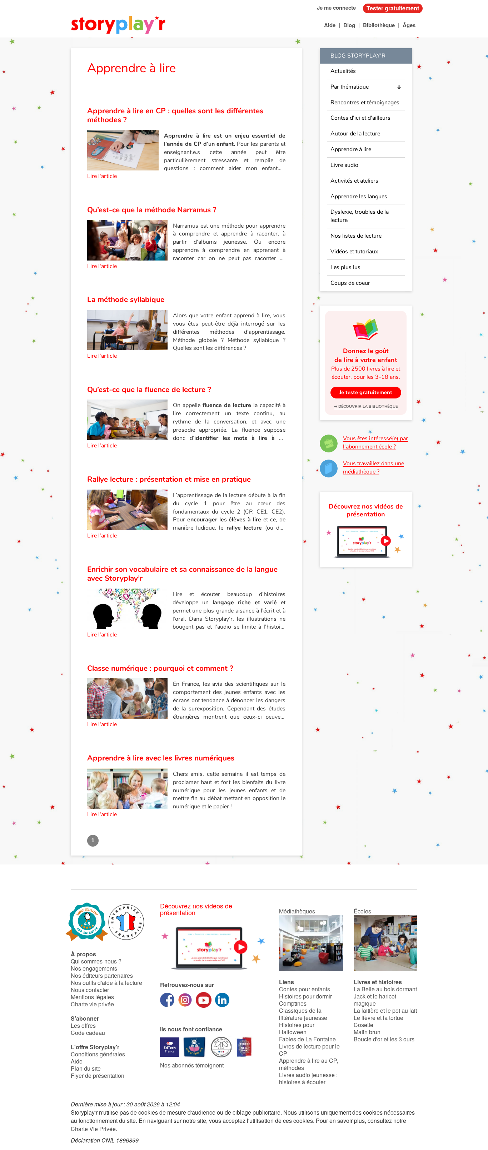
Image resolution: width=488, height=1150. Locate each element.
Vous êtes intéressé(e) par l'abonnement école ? (375, 443)
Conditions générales (98, 1054)
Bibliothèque (379, 25)
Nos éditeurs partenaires (102, 975)
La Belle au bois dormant (385, 989)
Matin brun (367, 1032)
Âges (409, 25)
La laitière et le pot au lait (385, 1010)
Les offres (83, 1025)
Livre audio (344, 165)
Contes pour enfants (304, 989)
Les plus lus (345, 267)
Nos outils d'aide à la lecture (106, 982)
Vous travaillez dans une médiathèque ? (373, 468)
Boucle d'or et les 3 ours (384, 1039)
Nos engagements (94, 968)
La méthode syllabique (125, 299)
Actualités (343, 71)
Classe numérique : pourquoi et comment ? (160, 668)
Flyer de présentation (97, 1075)
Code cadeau (88, 1032)
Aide (329, 25)
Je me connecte (336, 7)
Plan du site (86, 1068)
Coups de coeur (350, 283)
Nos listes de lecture (356, 236)
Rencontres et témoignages (364, 102)
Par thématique (349, 87)
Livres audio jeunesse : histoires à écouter (308, 1078)
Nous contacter (90, 990)
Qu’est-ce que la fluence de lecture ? (149, 390)
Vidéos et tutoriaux (354, 252)
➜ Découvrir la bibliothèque (366, 406)
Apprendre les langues (358, 196)
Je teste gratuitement (365, 392)
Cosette (363, 1025)
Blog (349, 25)
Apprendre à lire (350, 149)
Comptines (293, 1003)
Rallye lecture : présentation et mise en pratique (169, 479)
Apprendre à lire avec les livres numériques (160, 758)
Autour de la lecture (355, 134)
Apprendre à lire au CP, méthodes (308, 1064)
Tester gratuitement (393, 8)
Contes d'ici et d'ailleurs (360, 118)
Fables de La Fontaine (307, 1039)
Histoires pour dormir (305, 996)
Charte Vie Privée (93, 1129)
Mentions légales (92, 997)
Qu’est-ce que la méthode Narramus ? (151, 210)
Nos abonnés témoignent (192, 1065)
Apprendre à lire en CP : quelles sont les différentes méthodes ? (175, 115)
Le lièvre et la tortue (378, 1017)
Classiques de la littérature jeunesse (303, 1014)
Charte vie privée (92, 1004)
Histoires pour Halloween (296, 1028)
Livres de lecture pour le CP (309, 1049)
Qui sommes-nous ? (96, 961)
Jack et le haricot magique (375, 999)
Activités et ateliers (354, 181)
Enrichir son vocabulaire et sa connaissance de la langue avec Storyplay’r (182, 574)
